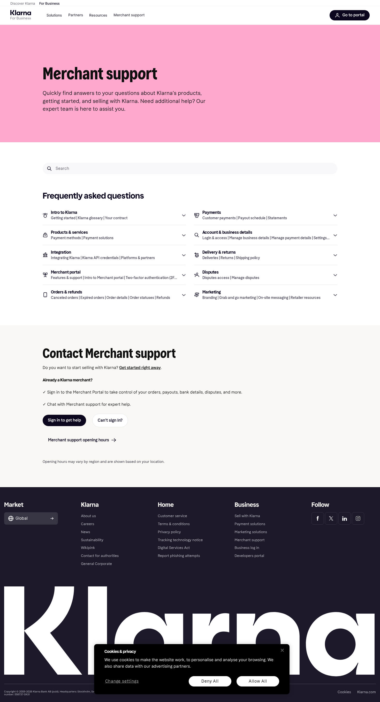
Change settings (122, 681)
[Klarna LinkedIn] (344, 518)
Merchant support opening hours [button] (78, 439)
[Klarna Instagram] (358, 518)
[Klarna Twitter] (331, 518)
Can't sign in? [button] (110, 420)
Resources (98, 15)
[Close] (282, 650)
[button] (114, 215)
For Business (49, 4)
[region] (192, 669)
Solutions (54, 15)
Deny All (209, 681)
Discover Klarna (22, 4)
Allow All (258, 681)
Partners (75, 15)
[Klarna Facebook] (317, 518)
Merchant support (129, 15)
